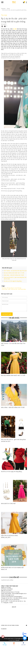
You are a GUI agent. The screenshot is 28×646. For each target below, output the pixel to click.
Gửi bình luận (6, 314)
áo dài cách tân (14, 289)
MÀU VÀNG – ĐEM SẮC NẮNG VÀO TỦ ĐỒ (14, 275)
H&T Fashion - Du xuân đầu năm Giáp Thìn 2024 (15, 270)
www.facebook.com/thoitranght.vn (14, 596)
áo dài (14, 29)
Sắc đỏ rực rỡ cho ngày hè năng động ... (13, 281)
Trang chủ (3, 8)
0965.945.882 (8, 593)
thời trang (4, 288)
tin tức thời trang (17, 288)
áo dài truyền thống (22, 289)
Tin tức (8, 8)
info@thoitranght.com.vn (20, 593)
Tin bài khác (14, 318)
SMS (14, 644)
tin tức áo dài (4, 289)
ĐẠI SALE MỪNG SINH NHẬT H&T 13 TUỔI (14, 273)
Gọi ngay (5, 644)
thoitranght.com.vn (9, 595)
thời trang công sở (10, 288)
